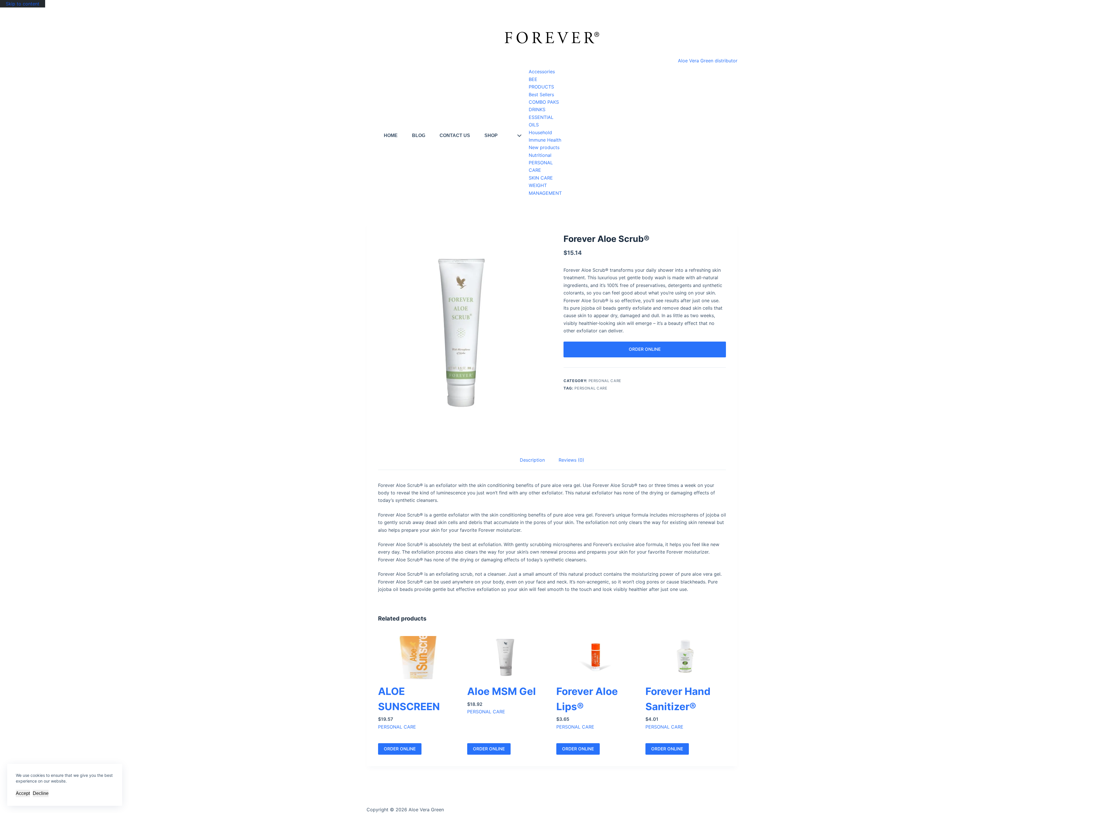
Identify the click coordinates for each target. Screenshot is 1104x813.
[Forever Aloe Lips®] (596, 657)
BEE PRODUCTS (541, 83)
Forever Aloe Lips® (587, 698)
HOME (391, 135)
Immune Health (545, 140)
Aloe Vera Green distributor (707, 60)
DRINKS (537, 109)
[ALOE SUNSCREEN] (418, 657)
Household (540, 132)
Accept (23, 793)
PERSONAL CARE (541, 166)
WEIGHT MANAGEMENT (545, 189)
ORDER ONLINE (645, 349)
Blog (418, 135)
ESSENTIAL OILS (541, 121)
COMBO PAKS (544, 102)
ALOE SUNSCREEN (409, 698)
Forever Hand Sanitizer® (677, 698)
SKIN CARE (541, 178)
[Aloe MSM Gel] (507, 657)
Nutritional (540, 155)
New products (544, 147)
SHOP (491, 135)
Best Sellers (541, 94)
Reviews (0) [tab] (571, 460)
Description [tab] (532, 460)
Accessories (542, 71)
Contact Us (455, 135)
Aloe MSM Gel (501, 691)
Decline (41, 793)
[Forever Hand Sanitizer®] (685, 657)
